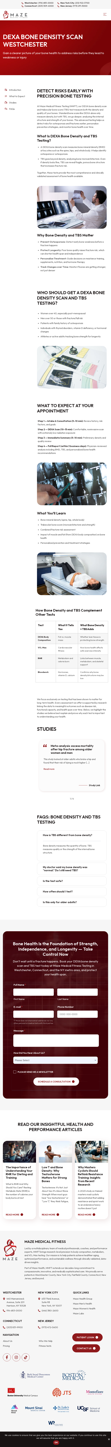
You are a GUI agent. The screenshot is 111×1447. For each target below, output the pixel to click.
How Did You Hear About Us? (29, 1052)
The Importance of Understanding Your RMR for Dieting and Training (19, 1172)
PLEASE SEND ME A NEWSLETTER (35, 1072)
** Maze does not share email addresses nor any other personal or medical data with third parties (33, 1022)
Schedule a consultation (54, 1081)
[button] (105, 14)
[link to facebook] (7, 1357)
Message (19, 1030)
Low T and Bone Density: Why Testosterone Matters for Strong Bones (54, 1174)
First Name (19, 999)
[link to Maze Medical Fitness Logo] (15, 15)
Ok (56, 1442)
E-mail (18, 1006)
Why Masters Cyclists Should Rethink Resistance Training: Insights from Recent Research (90, 1175)
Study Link (94, 785)
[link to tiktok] (26, 1357)
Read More (13, 1214)
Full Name (20, 984)
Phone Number (66, 1006)
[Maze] (10, 1249)
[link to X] (16, 1357)
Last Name (63, 999)
